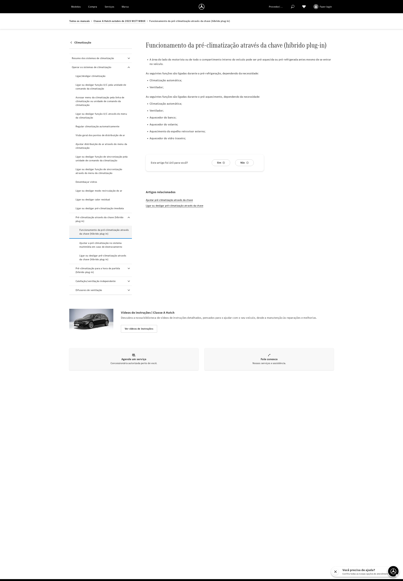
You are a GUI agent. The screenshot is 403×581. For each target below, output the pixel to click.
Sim (219, 162)
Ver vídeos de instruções (139, 328)
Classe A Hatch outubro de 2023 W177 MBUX (119, 21)
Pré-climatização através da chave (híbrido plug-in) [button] (99, 219)
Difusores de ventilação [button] (89, 290)
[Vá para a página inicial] (201, 6)
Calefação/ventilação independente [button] (96, 281)
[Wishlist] (304, 6)
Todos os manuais (79, 21)
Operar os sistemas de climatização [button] (91, 67)
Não (242, 162)
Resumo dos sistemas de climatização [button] (93, 58)
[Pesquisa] (292, 6)
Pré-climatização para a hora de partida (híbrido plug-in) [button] (98, 270)
